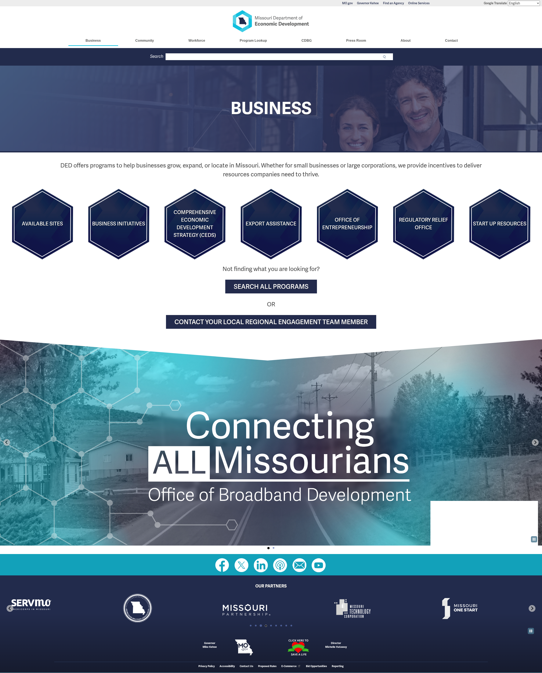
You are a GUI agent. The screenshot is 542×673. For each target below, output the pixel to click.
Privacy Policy (206, 666)
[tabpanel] (271, 442)
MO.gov (347, 3)
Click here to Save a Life (298, 647)
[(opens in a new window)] (265, 608)
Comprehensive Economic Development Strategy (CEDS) (195, 223)
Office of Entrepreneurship (347, 224)
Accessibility (227, 666)
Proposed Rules (267, 666)
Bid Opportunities (316, 666)
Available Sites (42, 223)
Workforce (196, 40)
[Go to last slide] (6, 442)
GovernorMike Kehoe (210, 645)
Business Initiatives (118, 223)
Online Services (419, 3)
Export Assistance (271, 223)
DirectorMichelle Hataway (336, 645)
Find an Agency (393, 3)
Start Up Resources (499, 223)
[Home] (271, 21)
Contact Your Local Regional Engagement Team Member (271, 322)
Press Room (356, 40)
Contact (451, 40)
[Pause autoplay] (534, 539)
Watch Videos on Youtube (319, 565)
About (406, 40)
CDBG (306, 40)
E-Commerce (289, 666)
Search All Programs (271, 286)
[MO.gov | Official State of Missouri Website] (244, 647)
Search (156, 56)
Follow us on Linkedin (261, 565)
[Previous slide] (10, 608)
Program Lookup (253, 40)
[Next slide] (535, 442)
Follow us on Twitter (242, 565)
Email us (299, 565)
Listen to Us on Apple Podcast (280, 565)
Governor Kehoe (368, 3)
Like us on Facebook (222, 565)
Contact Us (246, 666)
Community (144, 40)
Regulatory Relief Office (423, 224)
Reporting (338, 666)
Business (93, 40)
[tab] (268, 548)
